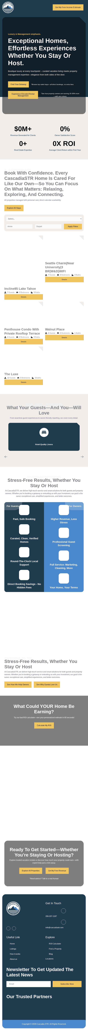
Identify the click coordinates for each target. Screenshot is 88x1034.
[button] (5, 456)
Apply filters (73, 226)
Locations (49, 959)
